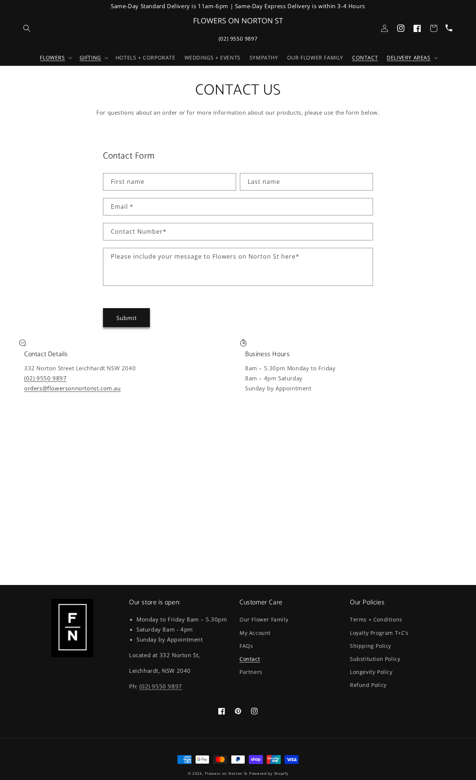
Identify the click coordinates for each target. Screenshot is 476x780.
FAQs (246, 645)
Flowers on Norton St (226, 773)
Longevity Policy (371, 671)
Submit (126, 318)
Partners (251, 671)
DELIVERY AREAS (408, 57)
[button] (55, 57)
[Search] (27, 28)
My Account (255, 632)
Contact (249, 658)
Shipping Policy (370, 645)
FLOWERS (52, 57)
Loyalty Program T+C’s (379, 632)
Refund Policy (368, 684)
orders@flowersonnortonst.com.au (72, 388)
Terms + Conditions (376, 619)
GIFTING (90, 57)
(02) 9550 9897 (238, 38)
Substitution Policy (375, 658)
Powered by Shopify (269, 773)
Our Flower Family (263, 619)
